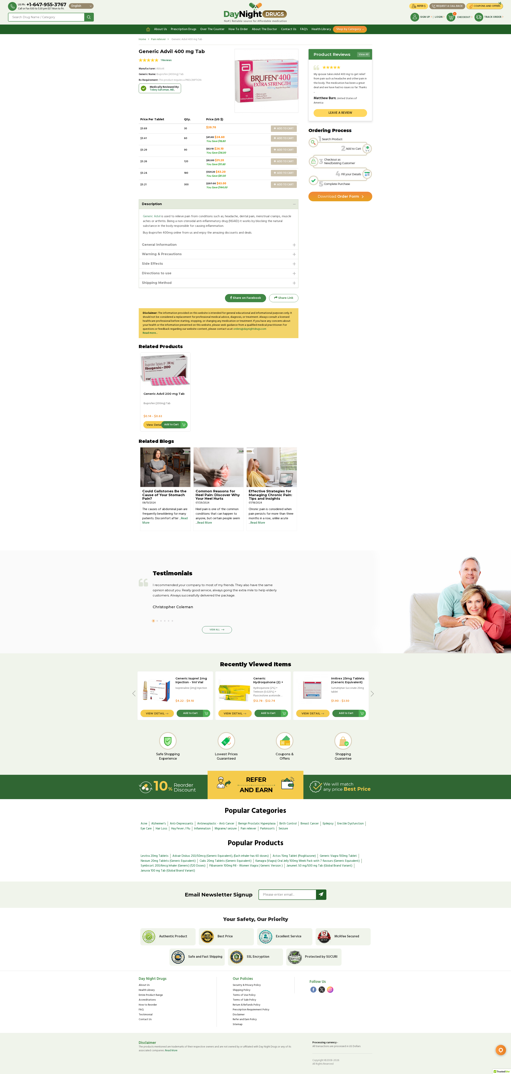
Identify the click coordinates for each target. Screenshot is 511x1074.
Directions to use (156, 273)
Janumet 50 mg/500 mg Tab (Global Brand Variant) (319, 865)
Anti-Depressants (181, 823)
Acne (144, 823)
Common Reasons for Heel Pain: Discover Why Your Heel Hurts (218, 494)
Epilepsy (328, 823)
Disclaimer (239, 1015)
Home (142, 39)
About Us (160, 29)
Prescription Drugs (183, 29)
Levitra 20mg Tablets (154, 856)
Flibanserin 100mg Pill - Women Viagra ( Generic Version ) (246, 865)
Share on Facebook (246, 298)
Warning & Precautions (162, 254)
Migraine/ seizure (226, 828)
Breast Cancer (310, 823)
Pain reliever (158, 39)
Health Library (321, 29)
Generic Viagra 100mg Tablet (338, 856)
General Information (159, 245)
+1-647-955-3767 (46, 4)
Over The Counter (212, 29)
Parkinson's (267, 828)
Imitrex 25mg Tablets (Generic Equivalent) (347, 680)
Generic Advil (151, 216)
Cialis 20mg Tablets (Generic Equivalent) (226, 861)
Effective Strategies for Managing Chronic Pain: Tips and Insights (270, 494)
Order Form (338, 196)
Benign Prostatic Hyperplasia (256, 823)
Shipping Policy (241, 990)
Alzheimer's (158, 823)
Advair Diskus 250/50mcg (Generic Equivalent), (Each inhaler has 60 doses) (220, 856)
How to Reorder (148, 1005)
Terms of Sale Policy (244, 1000)
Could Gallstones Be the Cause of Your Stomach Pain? (164, 494)
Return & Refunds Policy (246, 1005)
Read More (204, 522)
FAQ (141, 1010)
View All (363, 54)
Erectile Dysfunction (350, 823)
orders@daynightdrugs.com (249, 329)
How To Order (238, 29)
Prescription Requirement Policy (251, 1010)
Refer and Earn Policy (245, 1020)
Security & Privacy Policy (247, 985)
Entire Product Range (151, 995)
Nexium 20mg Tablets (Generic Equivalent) (168, 861)
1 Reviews (166, 60)
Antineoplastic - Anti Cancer (215, 823)
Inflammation (202, 828)
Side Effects (152, 264)
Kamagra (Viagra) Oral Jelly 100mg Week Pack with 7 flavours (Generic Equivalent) (308, 861)
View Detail (154, 424)
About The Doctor (264, 29)
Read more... (150, 333)
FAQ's (304, 29)
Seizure (283, 828)
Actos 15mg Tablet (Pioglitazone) (294, 856)
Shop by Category (348, 29)
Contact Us (288, 29)
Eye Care (146, 828)
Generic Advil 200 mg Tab (164, 394)
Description (152, 204)
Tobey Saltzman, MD (162, 90)
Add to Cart (285, 128)
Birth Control (288, 823)
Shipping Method (157, 283)
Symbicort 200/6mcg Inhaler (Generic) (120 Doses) (173, 865)
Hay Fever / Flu (180, 828)
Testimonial (146, 1015)
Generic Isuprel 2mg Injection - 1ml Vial (191, 680)
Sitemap (238, 1025)
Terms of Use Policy (244, 995)
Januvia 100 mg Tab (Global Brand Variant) (168, 870)
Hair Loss (161, 828)
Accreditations (147, 1000)
